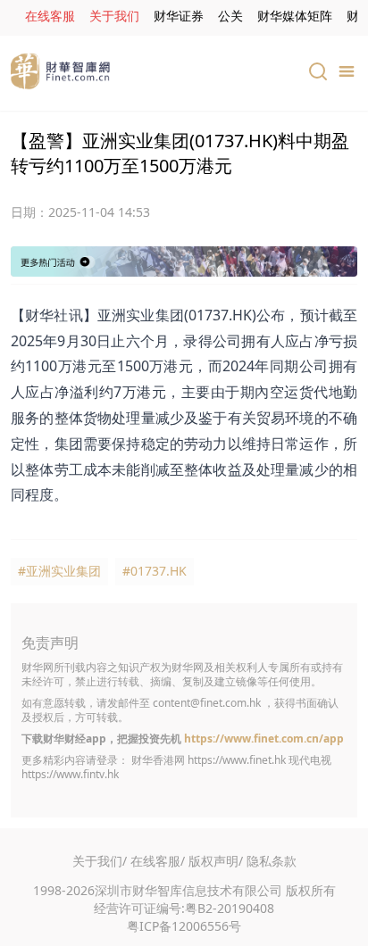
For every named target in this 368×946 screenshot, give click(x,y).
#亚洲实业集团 (59, 570)
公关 (230, 15)
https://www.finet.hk (237, 760)
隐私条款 (272, 860)
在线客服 (50, 15)
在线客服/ (157, 860)
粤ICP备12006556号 (184, 925)
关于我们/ (99, 860)
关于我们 (114, 15)
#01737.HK (154, 570)
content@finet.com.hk (207, 702)
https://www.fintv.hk (70, 774)
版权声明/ (215, 860)
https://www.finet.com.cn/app (264, 738)
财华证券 (179, 15)
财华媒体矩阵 (294, 15)
